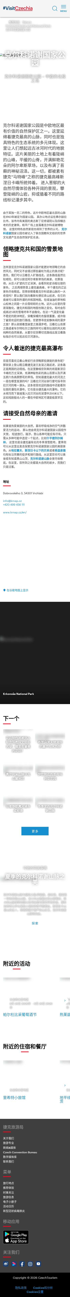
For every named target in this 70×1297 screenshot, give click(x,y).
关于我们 (8, 1138)
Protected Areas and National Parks (28, 25)
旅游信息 (8, 1197)
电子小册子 (10, 1201)
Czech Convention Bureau (20, 1152)
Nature (26, 22)
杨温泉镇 (60, 450)
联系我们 (8, 1161)
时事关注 (8, 1192)
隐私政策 (21, 1287)
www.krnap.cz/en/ (15, 512)
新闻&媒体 (9, 1147)
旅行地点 (8, 1183)
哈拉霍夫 (16, 450)
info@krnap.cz (12, 500)
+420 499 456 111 (14, 504)
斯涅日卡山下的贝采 (37, 450)
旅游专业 (8, 1142)
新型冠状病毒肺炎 (14, 1210)
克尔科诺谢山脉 (39, 458)
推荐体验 (14, 22)
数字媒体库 (10, 1156)
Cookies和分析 (43, 1287)
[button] (55, 8)
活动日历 (8, 1206)
